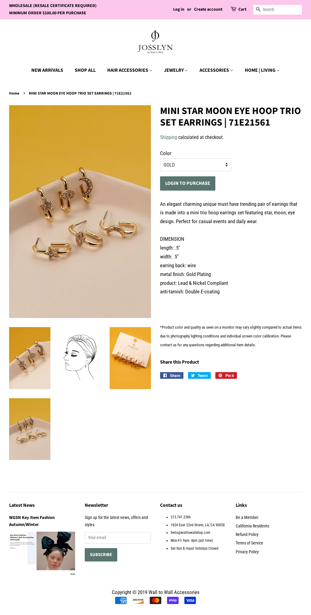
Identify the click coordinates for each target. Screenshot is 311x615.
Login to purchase (187, 183)
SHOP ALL (85, 70)
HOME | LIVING (260, 70)
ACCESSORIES (215, 70)
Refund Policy (247, 534)
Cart (242, 9)
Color (165, 153)
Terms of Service (249, 543)
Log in (178, 9)
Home (14, 93)
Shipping (168, 137)
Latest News (22, 505)
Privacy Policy (247, 552)
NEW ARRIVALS (47, 70)
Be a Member (247, 517)
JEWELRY (174, 70)
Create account (208, 9)
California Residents (252, 526)
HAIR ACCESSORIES (128, 70)
